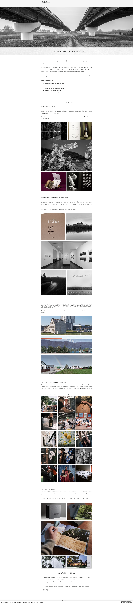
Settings (123, 602)
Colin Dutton (46, 2)
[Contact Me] (45, 589)
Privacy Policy (41, 602)
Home (65, 598)
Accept (128, 602)
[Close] (131, 602)
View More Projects (47, 591)
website (63, 116)
